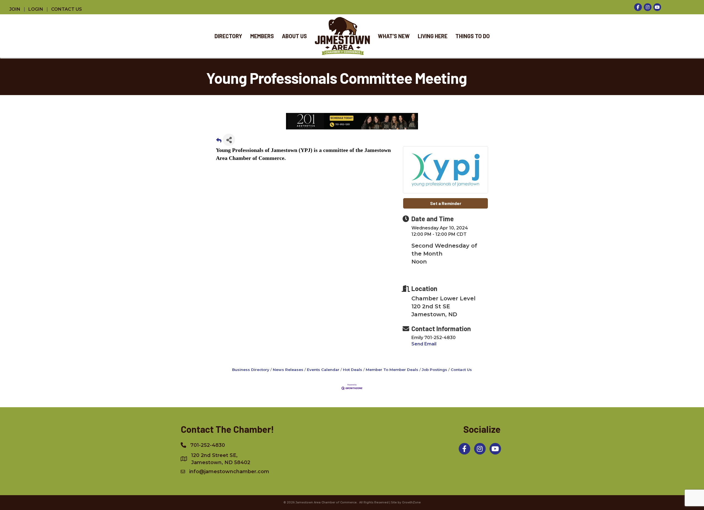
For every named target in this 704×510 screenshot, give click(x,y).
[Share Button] (229, 140)
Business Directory (250, 369)
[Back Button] (218, 141)
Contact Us (461, 369)
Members (262, 36)
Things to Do (472, 36)
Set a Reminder (445, 203)
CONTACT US (66, 9)
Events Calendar (323, 369)
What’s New (394, 36)
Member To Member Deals (392, 369)
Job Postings (434, 369)
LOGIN (35, 9)
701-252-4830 (207, 445)
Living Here (432, 36)
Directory (228, 36)
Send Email (423, 344)
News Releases (288, 369)
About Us (294, 36)
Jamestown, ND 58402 (220, 458)
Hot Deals (352, 369)
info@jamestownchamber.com (229, 472)
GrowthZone (411, 502)
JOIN (14, 9)
